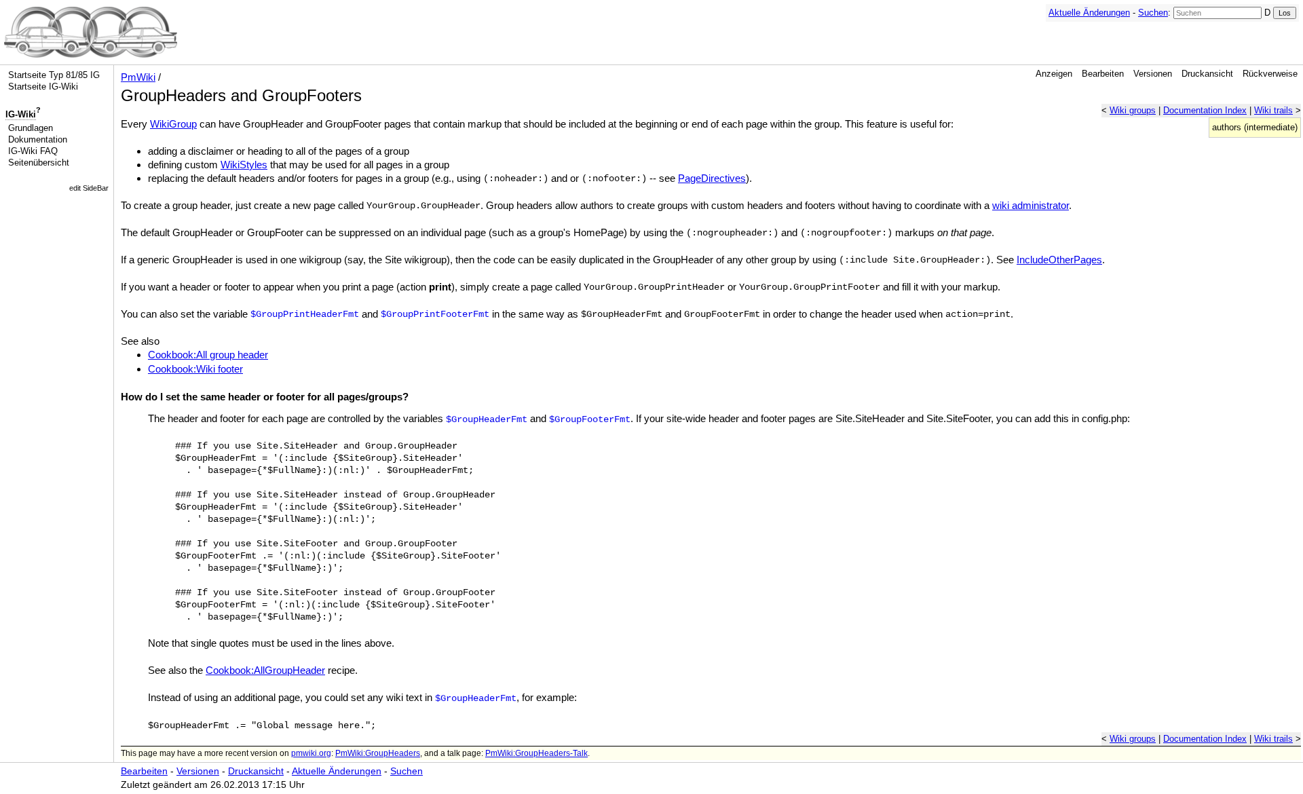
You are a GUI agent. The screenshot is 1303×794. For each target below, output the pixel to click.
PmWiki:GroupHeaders (377, 753)
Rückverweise (1270, 74)
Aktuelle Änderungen (1089, 12)
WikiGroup (173, 124)
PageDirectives (712, 178)
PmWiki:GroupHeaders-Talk (536, 753)
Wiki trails (1273, 110)
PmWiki (138, 77)
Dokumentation (37, 139)
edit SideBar (89, 188)
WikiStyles (244, 164)
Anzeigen (1054, 74)
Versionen (1152, 74)
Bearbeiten (1103, 74)
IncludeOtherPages (1059, 259)
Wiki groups (1133, 110)
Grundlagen (30, 128)
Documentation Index (1205, 110)
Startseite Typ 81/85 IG (54, 75)
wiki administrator (1030, 205)
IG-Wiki (20, 114)
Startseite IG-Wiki (43, 86)
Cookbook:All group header (208, 354)
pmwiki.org (311, 753)
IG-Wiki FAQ (33, 151)
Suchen (1153, 12)
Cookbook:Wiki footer (195, 369)
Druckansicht (1207, 74)
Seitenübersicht (38, 162)
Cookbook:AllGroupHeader (265, 670)
